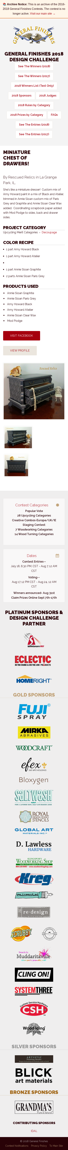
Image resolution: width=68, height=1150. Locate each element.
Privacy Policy (39, 1145)
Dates (32, 555)
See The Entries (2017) (34, 134)
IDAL (34, 1131)
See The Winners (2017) (34, 76)
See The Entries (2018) (34, 124)
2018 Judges (47, 95)
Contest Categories (31, 505)
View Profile (20, 350)
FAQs (54, 114)
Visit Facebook (21, 335)
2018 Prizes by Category (26, 114)
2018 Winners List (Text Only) (34, 85)
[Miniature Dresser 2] (18, 437)
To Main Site (56, 1145)
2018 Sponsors (21, 95)
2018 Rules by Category (34, 105)
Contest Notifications (16, 1145)
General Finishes (34, 35)
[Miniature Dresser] (34, 391)
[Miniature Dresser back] (16, 465)
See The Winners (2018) (34, 66)
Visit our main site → (42, 13)
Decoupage (49, 232)
